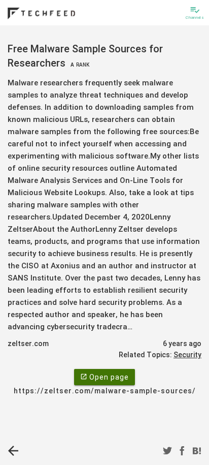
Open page (104, 377)
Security (187, 355)
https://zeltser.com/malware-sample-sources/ (105, 391)
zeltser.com (28, 343)
